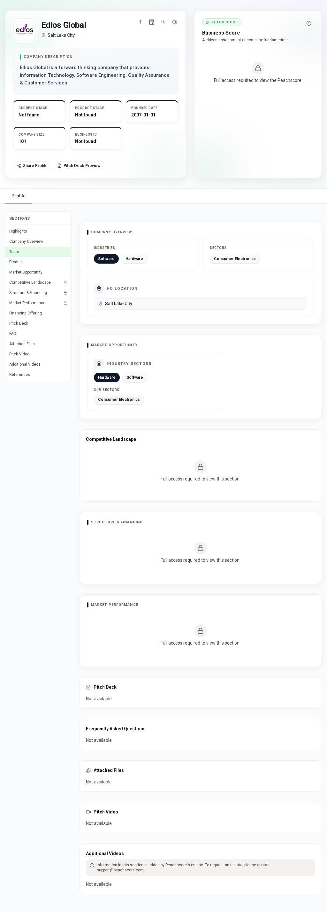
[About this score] (309, 23)
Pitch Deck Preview (82, 165)
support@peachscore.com (120, 870)
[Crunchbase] (163, 22)
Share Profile (35, 165)
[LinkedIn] (152, 22)
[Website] (175, 22)
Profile (18, 195)
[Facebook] (140, 22)
